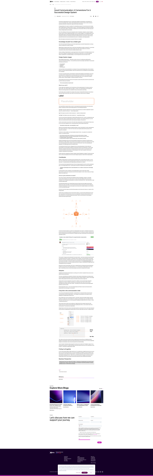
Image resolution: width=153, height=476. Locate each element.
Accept (85, 472)
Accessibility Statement (81, 459)
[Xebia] (51, 1)
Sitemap (79, 461)
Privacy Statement (80, 457)
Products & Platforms (73, 1)
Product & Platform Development (63, 371)
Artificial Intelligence (56, 1)
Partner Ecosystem (67, 458)
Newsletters (93, 460)
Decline (91, 472)
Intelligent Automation (63, 1)
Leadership (93, 457)
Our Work (65, 459)
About (94, 1)
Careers (92, 1)
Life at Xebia (93, 459)
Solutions (88, 1)
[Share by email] (96, 16)
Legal (78, 456)
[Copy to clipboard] (98, 16)
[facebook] (98, 472)
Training (90, 1)
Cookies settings (78, 472)
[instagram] (102, 472)
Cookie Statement (80, 458)
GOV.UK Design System (87, 260)
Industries (83, 1)
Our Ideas (66, 460)
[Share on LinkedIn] (93, 16)
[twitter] (96, 472)
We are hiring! (93, 462)
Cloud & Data (67, 1)
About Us (92, 456)
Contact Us (93, 458)
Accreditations (80, 460)
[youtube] (100, 472)
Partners (86, 1)
